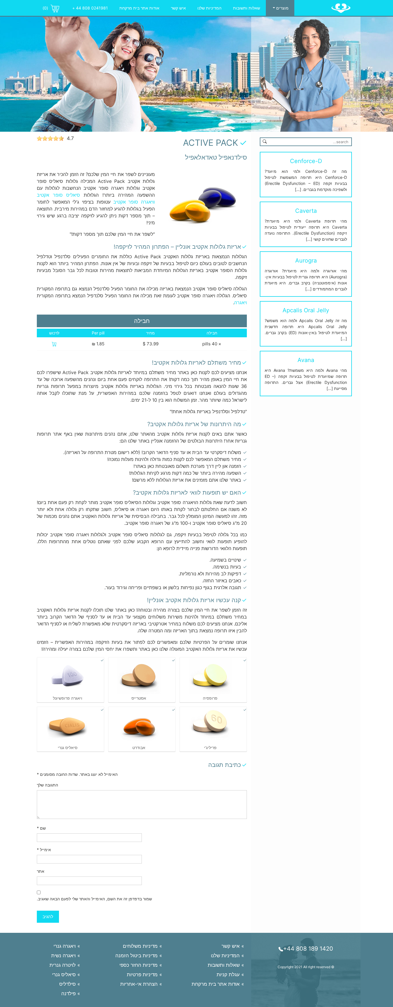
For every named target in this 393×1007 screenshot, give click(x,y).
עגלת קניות (228, 974)
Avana (305, 360)
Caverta (306, 210)
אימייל (44, 849)
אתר (40, 871)
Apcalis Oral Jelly (306, 310)
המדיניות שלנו (209, 7)
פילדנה (68, 993)
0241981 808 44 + (90, 7)
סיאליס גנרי (64, 974)
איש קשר (178, 7)
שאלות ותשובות (246, 7)
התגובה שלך (47, 784)
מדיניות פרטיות (142, 974)
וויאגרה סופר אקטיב (134, 202)
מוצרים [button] (282, 7)
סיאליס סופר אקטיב (58, 195)
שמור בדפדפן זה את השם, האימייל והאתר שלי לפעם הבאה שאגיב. (94, 898)
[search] (265, 141)
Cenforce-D (306, 161)
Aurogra (306, 260)
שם (41, 828)
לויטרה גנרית (62, 965)
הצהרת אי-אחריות (139, 984)
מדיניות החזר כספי (138, 965)
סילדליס (67, 984)
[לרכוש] (54, 343)
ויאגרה (240, 302)
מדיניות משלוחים (140, 946)
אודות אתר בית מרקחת (139, 7)
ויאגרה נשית (63, 955)
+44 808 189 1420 (308, 948)
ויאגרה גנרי (65, 946)
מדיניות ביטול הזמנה (136, 955)
